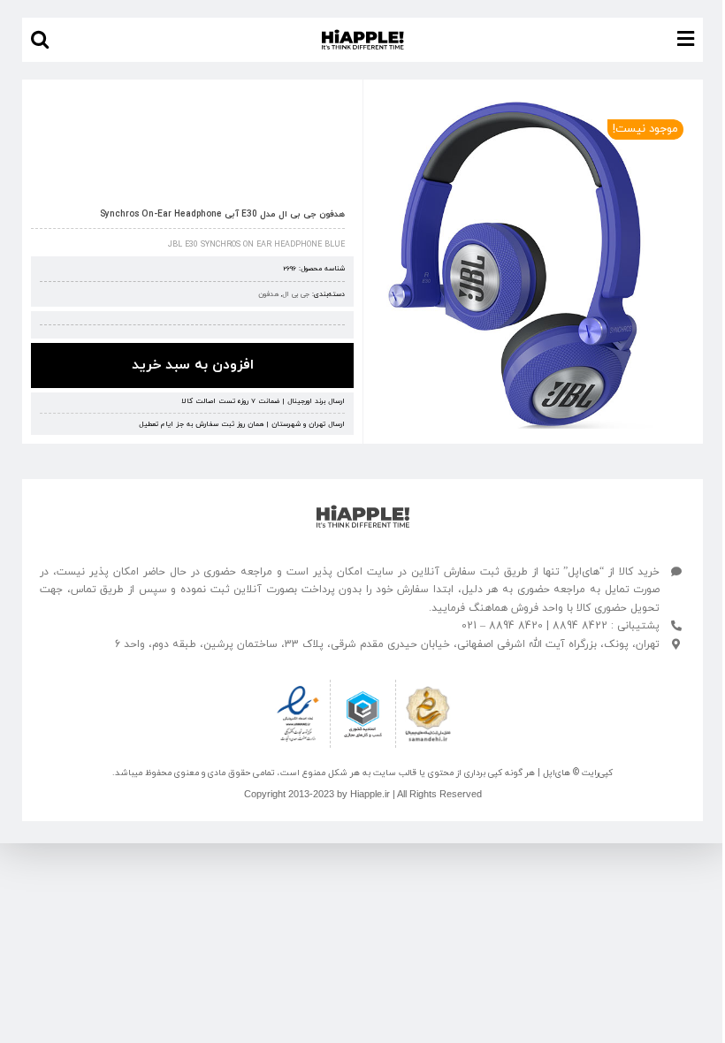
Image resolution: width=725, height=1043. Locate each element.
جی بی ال (295, 294)
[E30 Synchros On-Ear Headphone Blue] (533, 265)
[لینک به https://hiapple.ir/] (363, 517)
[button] (40, 39)
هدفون (268, 294)
